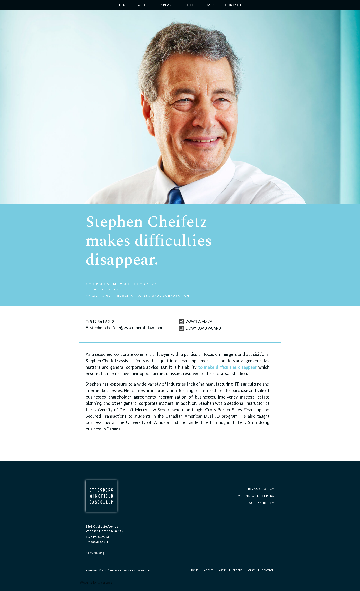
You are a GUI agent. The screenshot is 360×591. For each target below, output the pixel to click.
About (144, 5)
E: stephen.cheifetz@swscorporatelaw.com (124, 327)
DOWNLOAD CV (198, 321)
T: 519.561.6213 (100, 321)
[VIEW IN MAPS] (95, 553)
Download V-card (203, 328)
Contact (233, 5)
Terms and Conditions (252, 495)
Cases (209, 5)
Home (123, 5)
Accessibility (261, 503)
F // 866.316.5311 (97, 542)
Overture (105, 582)
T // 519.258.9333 (97, 537)
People (188, 5)
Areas (166, 5)
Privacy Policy (260, 488)
